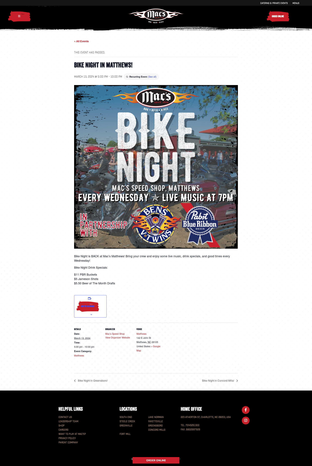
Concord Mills (156, 429)
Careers (63, 429)
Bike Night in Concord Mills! (218, 380)
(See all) (152, 76)
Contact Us (65, 417)
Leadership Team (68, 421)
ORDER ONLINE (156, 460)
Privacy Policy (67, 438)
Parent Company (68, 442)
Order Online (278, 16)
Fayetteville (155, 421)
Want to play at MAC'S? (72, 434)
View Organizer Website (117, 337)
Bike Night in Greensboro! (92, 380)
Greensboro (155, 425)
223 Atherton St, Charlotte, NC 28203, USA (206, 417)
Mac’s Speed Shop (115, 333)
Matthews (79, 355)
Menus (295, 3)
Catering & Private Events (274, 3)
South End (126, 417)
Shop (61, 425)
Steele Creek (127, 421)
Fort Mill (125, 434)
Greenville (126, 425)
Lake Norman (156, 417)
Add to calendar (87, 306)
